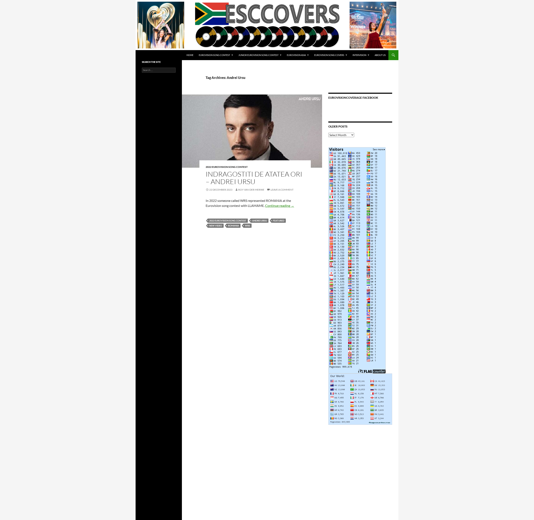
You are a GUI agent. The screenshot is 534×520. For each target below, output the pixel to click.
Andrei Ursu (259, 220)
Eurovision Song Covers (329, 55)
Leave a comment (282, 189)
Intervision (359, 55)
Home (189, 55)
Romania (233, 225)
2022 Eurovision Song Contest (227, 166)
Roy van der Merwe (251, 189)
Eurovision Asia (296, 55)
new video (215, 225)
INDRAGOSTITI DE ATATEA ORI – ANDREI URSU (254, 178)
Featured (278, 220)
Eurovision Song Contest (214, 55)
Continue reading (279, 205)
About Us (380, 55)
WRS (247, 225)
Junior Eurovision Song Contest (258, 55)
